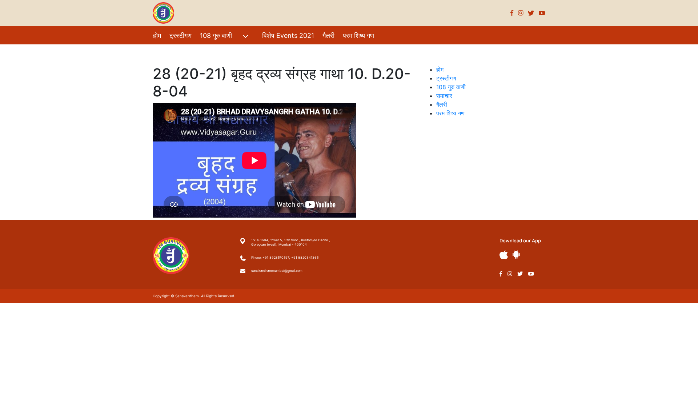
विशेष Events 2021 (288, 35)
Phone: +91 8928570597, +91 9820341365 (284, 257)
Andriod (516, 254)
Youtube (542, 13)
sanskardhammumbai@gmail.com (276, 271)
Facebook (512, 13)
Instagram (521, 13)
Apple (504, 254)
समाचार (444, 95)
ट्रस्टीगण (180, 35)
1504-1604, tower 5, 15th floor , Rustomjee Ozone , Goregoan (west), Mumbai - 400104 (290, 242)
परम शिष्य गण (358, 35)
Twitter (531, 13)
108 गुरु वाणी (216, 35)
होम (157, 35)
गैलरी (328, 35)
